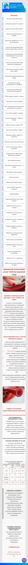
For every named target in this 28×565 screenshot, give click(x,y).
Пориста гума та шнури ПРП (14, 125)
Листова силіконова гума (14, 19)
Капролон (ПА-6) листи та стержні (14, 206)
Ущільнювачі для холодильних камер (14, 77)
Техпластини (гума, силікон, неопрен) (14, 147)
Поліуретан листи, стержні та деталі (14, 220)
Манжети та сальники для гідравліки (14, 233)
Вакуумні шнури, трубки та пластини (14, 136)
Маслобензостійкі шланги (14, 172)
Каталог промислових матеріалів (14, 252)
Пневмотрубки (14, 194)
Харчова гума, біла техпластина (14, 142)
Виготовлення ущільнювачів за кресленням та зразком (14, 107)
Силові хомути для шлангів (14, 239)
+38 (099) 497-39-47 (14, 547)
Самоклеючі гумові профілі (14, 101)
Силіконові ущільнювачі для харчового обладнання (14, 63)
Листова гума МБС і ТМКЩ (14, 130)
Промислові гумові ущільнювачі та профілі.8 (14, 83)
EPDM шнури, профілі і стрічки (14, 96)
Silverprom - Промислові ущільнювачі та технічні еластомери (16, 6)
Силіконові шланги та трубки (14, 24)
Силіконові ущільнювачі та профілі (14, 34)
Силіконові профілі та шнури (14, 113)
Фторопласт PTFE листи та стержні (14, 213)
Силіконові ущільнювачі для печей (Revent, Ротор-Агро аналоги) (14, 55)
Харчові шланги (14, 177)
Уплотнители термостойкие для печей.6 (14, 70)
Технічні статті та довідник (14, 258)
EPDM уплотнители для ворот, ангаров (14, 264)
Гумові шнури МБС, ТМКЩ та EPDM (14, 119)
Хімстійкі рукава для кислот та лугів (14, 166)
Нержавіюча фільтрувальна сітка (14, 245)
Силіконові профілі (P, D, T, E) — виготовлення (14, 41)
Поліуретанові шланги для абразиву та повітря (14, 154)
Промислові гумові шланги (14, 182)
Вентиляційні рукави (14, 160)
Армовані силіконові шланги (14, 29)
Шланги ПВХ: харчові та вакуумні (14, 188)
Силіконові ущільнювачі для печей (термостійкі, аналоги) (14, 48)
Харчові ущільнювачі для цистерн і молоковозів (14, 90)
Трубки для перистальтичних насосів (14, 200)
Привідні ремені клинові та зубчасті (14, 227)
